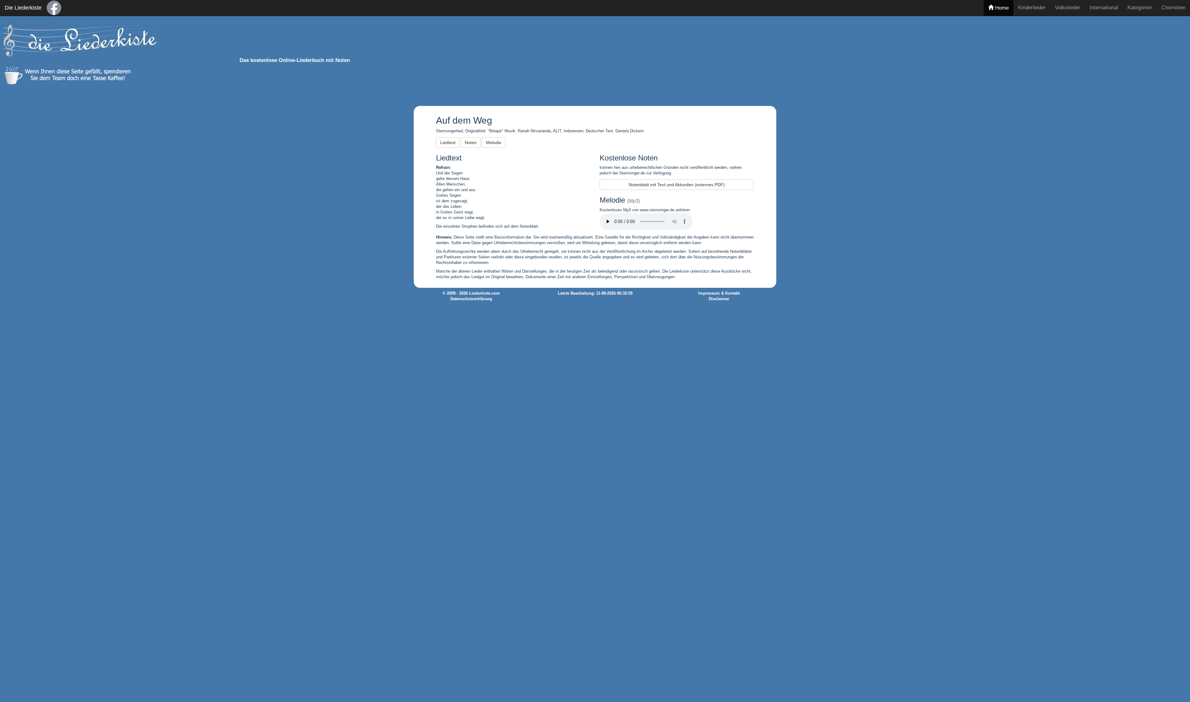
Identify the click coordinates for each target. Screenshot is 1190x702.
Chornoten (1173, 8)
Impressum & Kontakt (719, 293)
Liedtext (448, 142)
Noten (471, 142)
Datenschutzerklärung (471, 299)
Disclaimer (719, 299)
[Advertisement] (783, 59)
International (1104, 8)
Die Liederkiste (23, 8)
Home (1001, 8)
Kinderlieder (1032, 8)
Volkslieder (1067, 8)
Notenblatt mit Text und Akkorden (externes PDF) (677, 184)
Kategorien (1139, 8)
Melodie (493, 142)
